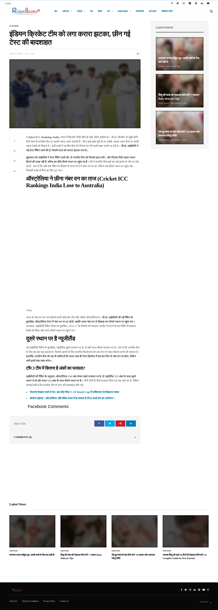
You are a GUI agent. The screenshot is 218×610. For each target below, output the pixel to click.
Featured (14, 26)
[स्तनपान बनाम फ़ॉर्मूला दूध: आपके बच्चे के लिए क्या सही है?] (180, 54)
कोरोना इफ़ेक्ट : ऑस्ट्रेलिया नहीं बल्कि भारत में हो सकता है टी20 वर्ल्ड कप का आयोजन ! (72, 398)
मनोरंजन (65, 11)
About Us (13, 601)
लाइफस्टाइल (123, 11)
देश (91, 11)
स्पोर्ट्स (79, 11)
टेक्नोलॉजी (140, 11)
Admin (161, 66)
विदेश (100, 11)
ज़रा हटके (152, 11)
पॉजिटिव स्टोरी (167, 11)
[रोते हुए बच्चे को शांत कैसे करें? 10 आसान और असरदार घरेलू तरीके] (180, 127)
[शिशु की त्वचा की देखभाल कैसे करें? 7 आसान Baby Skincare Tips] (180, 90)
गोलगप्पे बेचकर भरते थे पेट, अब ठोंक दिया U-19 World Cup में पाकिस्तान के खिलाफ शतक (74, 392)
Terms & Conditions (30, 601)
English (8, 3)
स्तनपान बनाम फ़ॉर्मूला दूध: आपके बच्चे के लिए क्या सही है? (32, 555)
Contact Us (64, 601)
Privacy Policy (49, 601)
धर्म (108, 11)
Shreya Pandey (16, 54)
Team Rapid (163, 103)
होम (55, 11)
